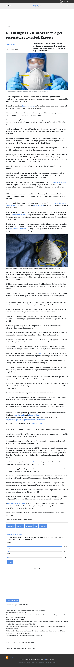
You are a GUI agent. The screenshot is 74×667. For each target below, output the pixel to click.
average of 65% (38, 205)
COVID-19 (20, 526)
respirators (43, 526)
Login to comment (12, 600)
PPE (35, 526)
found (41, 353)
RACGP (43, 659)
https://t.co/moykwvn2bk (15, 420)
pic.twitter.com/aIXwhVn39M (34, 420)
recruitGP (48, 659)
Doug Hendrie (10, 44)
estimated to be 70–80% (20, 215)
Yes (10, 542)
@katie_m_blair (33, 415)
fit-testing (29, 526)
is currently (30, 462)
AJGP (52, 659)
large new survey (28, 106)
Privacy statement (36, 659)
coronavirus (10, 526)
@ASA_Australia (19, 415)
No (10, 548)
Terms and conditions (25, 659)
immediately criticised (17, 229)
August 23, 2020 (37, 423)
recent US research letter (16, 503)
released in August (59, 182)
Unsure (11, 554)
